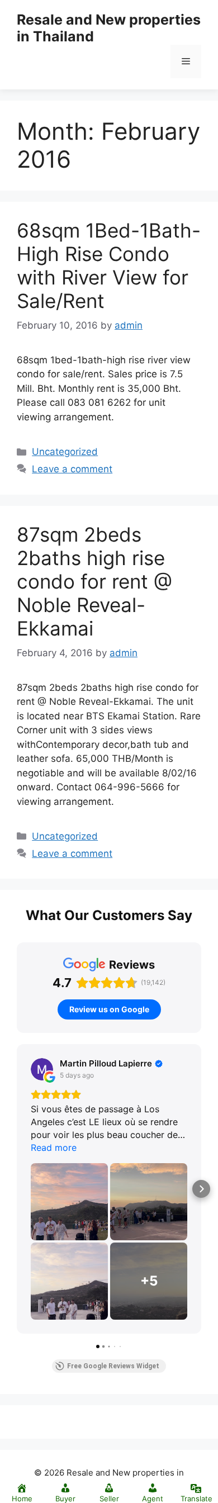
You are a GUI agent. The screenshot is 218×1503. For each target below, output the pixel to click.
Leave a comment (72, 469)
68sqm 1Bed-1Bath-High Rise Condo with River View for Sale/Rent (109, 265)
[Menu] (185, 61)
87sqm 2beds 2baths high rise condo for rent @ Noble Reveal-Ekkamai (94, 581)
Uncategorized (65, 451)
